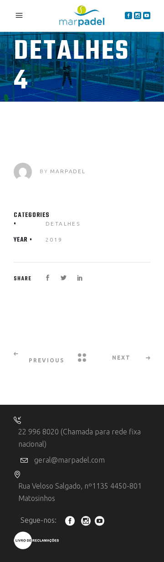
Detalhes (63, 224)
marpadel (67, 171)
